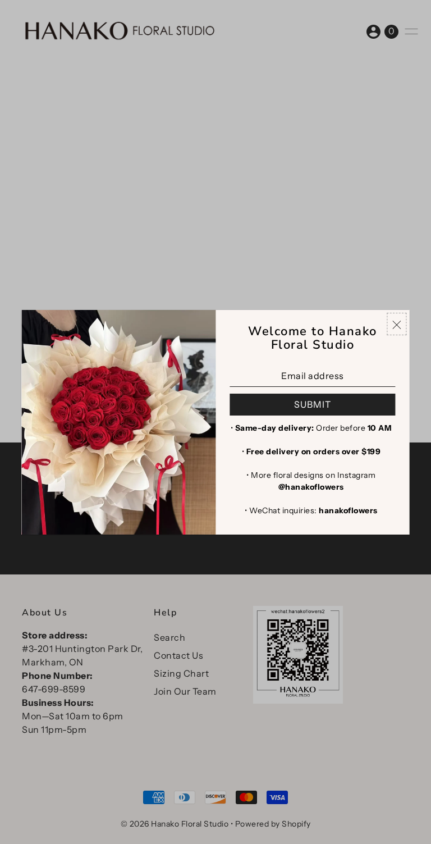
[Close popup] (397, 324)
